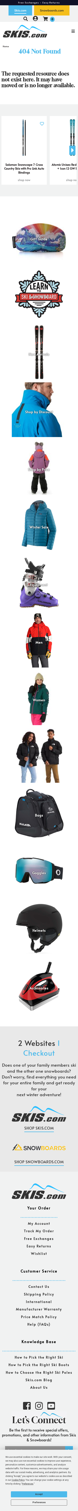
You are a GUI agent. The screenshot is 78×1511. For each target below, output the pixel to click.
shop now (24, 180)
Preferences (39, 1502)
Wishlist (39, 1254)
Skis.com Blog (39, 1380)
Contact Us (39, 1287)
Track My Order (39, 1231)
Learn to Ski (39, 296)
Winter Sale (39, 527)
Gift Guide (39, 239)
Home (6, 46)
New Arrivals (39, 354)
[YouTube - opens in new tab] (51, 1405)
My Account (39, 1223)
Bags (39, 815)
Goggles (39, 873)
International (39, 1302)
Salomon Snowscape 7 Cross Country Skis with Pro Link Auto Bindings (24, 168)
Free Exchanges (39, 1239)
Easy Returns (39, 1246)
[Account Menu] (35, 18)
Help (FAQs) (39, 1324)
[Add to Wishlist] (42, 122)
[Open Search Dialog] (25, 18)
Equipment (39, 585)
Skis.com (20, 10)
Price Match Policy (39, 1317)
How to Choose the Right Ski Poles (39, 1372)
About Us (39, 1387)
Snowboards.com (52, 10)
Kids (39, 757)
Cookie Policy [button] (18, 1480)
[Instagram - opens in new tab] (39, 1405)
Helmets (39, 930)
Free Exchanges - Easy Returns (39, 2)
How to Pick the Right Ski (39, 1357)
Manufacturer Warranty (39, 1309)
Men (39, 642)
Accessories (39, 988)
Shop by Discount (39, 412)
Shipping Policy (39, 1294)
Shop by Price (39, 469)
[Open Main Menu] (65, 31)
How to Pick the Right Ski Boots (39, 1365)
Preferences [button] (27, 1484)
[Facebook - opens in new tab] (27, 1405)
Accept (39, 1494)
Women (39, 700)
